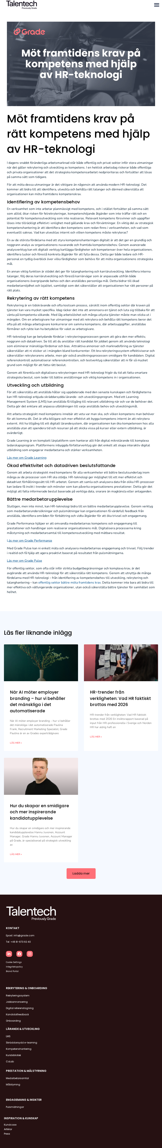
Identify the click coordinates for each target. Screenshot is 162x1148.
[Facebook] (19, 954)
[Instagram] (30, 954)
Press (7, 1133)
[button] (156, 5)
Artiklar (8, 1129)
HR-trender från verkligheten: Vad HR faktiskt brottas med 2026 (120, 698)
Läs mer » (16, 742)
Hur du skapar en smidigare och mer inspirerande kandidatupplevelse (39, 812)
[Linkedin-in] (9, 954)
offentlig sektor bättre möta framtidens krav (69, 582)
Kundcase (10, 1124)
